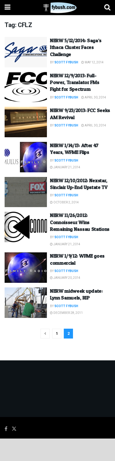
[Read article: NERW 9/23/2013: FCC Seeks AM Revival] (26, 122)
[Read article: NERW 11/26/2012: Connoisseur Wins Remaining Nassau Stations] (26, 227)
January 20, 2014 (66, 278)
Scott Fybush (66, 62)
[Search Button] (107, 7)
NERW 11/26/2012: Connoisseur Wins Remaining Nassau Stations (79, 222)
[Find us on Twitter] (14, 429)
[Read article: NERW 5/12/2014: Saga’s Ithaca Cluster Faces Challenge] (26, 52)
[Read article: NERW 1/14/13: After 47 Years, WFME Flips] (26, 157)
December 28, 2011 (68, 313)
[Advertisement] (58, 449)
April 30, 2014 (95, 97)
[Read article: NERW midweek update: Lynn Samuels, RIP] (26, 302)
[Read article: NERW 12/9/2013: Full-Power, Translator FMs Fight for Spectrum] (26, 87)
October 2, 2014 (66, 202)
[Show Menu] (7, 7)
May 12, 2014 (94, 62)
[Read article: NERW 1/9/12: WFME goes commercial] (26, 267)
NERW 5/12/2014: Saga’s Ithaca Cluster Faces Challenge (76, 47)
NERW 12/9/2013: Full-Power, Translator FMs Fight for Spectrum (74, 82)
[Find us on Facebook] (6, 429)
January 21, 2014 (66, 167)
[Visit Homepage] (57, 8)
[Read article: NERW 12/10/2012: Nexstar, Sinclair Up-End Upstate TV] (26, 192)
